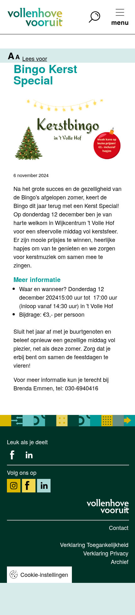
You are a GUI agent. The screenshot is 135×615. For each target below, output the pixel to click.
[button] (94, 17)
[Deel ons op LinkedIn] (28, 455)
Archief (119, 561)
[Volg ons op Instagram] (13, 485)
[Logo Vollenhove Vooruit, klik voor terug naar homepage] (108, 506)
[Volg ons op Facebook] (28, 485)
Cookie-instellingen (44, 574)
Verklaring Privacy (105, 553)
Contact (118, 527)
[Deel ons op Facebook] (13, 455)
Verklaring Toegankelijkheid (94, 544)
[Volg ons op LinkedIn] (44, 485)
